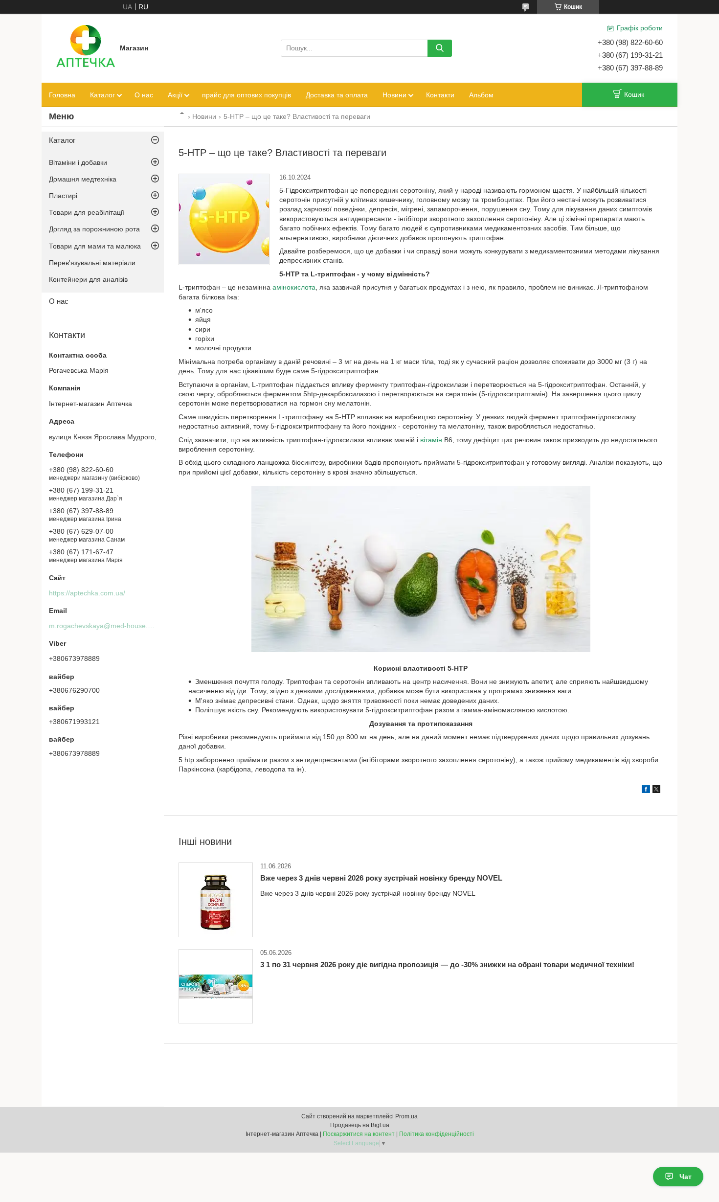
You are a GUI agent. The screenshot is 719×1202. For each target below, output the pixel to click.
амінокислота (293, 287)
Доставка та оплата (337, 95)
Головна (62, 95)
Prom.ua (406, 1116)
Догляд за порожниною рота (94, 229)
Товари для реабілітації (86, 212)
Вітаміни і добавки (78, 162)
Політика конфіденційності (436, 1134)
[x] (656, 790)
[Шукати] (439, 48)
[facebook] (646, 790)
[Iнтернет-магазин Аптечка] (85, 47)
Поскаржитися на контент (359, 1134)
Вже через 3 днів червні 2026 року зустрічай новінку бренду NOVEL (381, 878)
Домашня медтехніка (82, 179)
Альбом (481, 95)
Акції (175, 95)
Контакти (440, 95)
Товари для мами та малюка (95, 246)
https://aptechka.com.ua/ (87, 593)
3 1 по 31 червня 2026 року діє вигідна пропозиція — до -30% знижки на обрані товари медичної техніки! (447, 964)
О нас (144, 95)
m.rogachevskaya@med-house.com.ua (110, 626)
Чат (685, 1176)
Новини (394, 95)
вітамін (431, 440)
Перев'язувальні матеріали (92, 263)
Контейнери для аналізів (88, 279)
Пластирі (63, 196)
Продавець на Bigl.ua (359, 1125)
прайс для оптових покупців (246, 95)
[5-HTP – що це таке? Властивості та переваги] (224, 219)
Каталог (102, 95)
